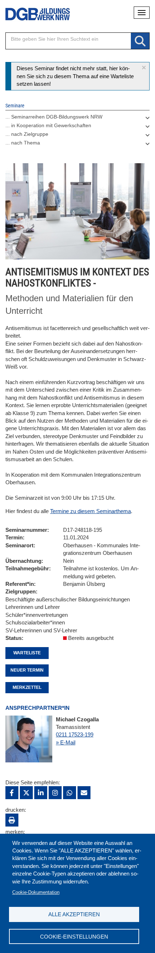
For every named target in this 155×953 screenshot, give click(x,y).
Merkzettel (27, 687)
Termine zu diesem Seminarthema (90, 511)
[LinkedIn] (40, 792)
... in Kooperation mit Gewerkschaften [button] (48, 125)
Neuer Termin (27, 670)
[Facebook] (11, 792)
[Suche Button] (140, 41)
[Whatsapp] (69, 792)
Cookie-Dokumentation (35, 892)
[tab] (77, 118)
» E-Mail (65, 742)
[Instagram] (55, 792)
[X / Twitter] (26, 792)
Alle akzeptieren (74, 914)
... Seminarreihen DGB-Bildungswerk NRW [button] (53, 116)
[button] (144, 67)
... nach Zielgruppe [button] (26, 134)
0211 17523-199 (74, 734)
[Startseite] (32, 14)
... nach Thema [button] (22, 142)
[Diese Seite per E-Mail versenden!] (84, 792)
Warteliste (27, 652)
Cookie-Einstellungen (74, 937)
